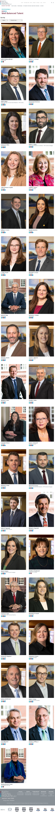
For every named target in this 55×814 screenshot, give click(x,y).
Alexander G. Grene (33, 272)
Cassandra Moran (5, 443)
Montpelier (51, 791)
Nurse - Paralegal (32, 188)
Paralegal (31, 231)
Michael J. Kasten (5, 357)
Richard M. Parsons (33, 485)
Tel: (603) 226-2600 (20, 794)
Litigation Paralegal (33, 657)
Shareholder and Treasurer (6, 529)
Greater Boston (35, 791)
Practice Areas (14, 5)
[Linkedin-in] (32, 61)
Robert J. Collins (33, 144)
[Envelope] (1, 61)
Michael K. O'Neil (5, 485)
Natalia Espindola (33, 230)
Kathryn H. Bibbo (5, 145)
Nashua (28, 791)
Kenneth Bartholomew (34, 101)
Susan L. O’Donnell (33, 443)
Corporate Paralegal (33, 572)
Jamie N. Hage (4, 315)
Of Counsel (31, 401)
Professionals (19, 5)
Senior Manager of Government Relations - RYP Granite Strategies (12, 103)
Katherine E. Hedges (34, 315)
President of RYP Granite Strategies (8, 572)
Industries (34, 5)
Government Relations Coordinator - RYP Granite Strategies (41, 145)
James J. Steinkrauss (6, 699)
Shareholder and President (34, 700)
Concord (20, 791)
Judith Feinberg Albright (7, 59)
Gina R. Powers (4, 571)
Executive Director (32, 444)
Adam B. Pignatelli (5, 528)
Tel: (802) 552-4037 (51, 795)
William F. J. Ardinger (34, 59)
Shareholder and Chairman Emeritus (8, 614)
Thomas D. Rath (5, 613)
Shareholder (3, 60)
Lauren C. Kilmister (33, 357)
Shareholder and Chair (5, 785)
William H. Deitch (5, 230)
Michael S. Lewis (5, 400)
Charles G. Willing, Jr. (34, 741)
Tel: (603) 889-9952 (28, 794)
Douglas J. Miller (33, 400)
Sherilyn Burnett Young (6, 784)
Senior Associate (32, 359)
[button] (51, 3)
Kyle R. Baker (4, 101)
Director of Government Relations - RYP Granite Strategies (40, 486)
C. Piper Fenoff (4, 272)
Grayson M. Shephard (6, 656)
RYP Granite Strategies (27, 5)
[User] (3, 61)
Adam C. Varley (32, 699)
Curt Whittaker (4, 741)
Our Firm (41, 5)
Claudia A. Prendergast (34, 570)
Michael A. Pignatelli (34, 528)
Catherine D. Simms (33, 656)
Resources (37, 5)
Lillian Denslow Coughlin (7, 187)
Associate (3, 188)
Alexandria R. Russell (34, 613)
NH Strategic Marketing (42, 803)
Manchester (43, 791)
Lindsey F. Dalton (33, 187)
